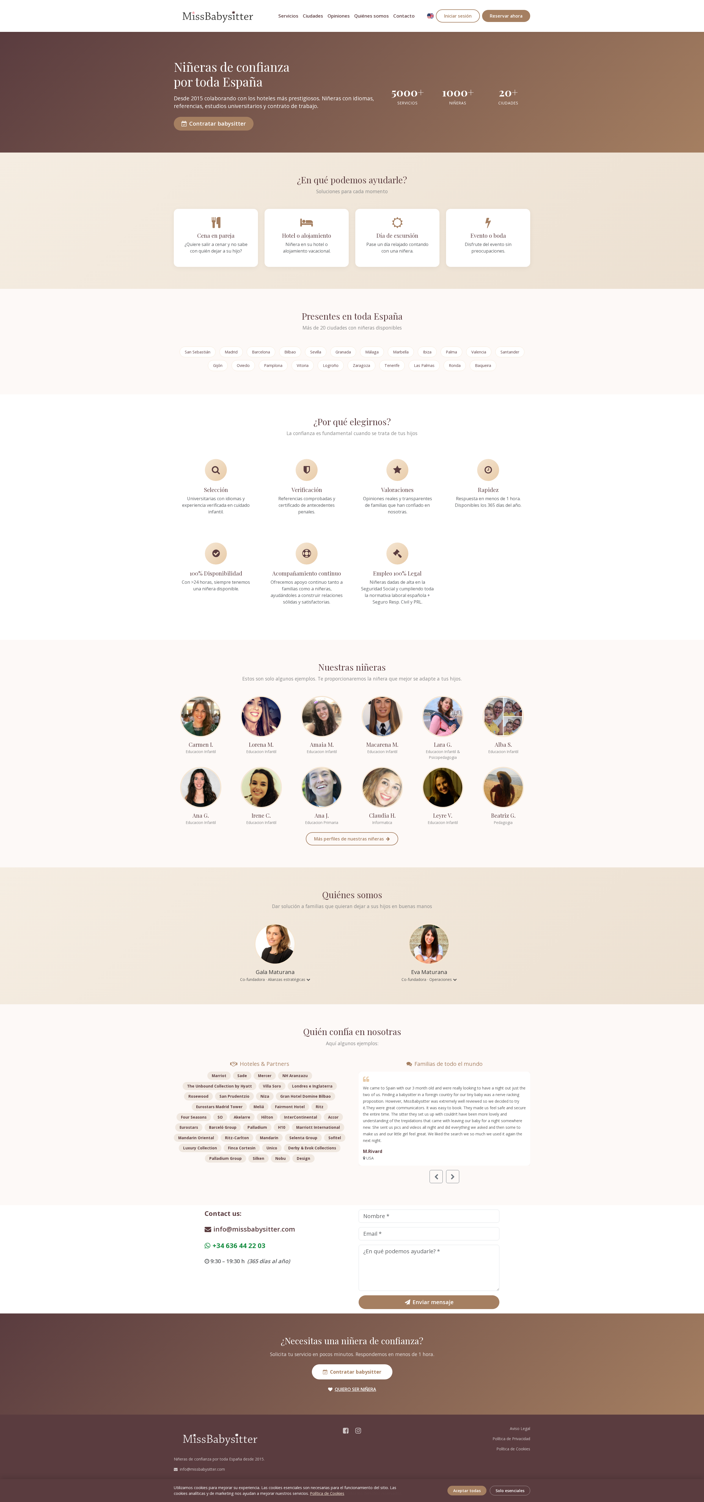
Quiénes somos (371, 16)
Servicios (288, 16)
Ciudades (313, 16)
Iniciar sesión (458, 16)
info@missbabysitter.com (254, 1228)
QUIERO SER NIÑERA (355, 1389)
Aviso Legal (520, 1428)
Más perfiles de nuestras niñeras (349, 839)
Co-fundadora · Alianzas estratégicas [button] (273, 979)
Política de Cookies (513, 1448)
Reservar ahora (506, 16)
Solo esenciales (510, 1490)
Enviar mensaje (433, 1302)
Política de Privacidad (511, 1438)
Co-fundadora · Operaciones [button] (427, 979)
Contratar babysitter (217, 123)
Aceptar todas (467, 1490)
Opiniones (339, 16)
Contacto (404, 16)
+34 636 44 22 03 (239, 1245)
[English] (430, 16)
